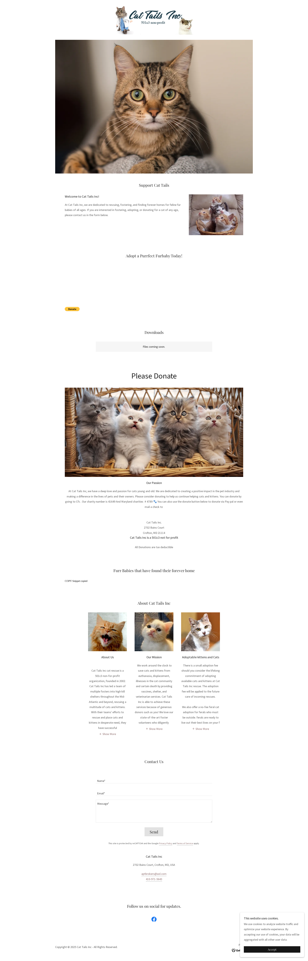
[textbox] (154, 779)
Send (154, 831)
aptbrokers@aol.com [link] (154, 874)
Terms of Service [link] (185, 843)
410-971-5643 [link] (154, 879)
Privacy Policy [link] (165, 843)
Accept (272, 949)
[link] (154, 19)
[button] (107, 734)
